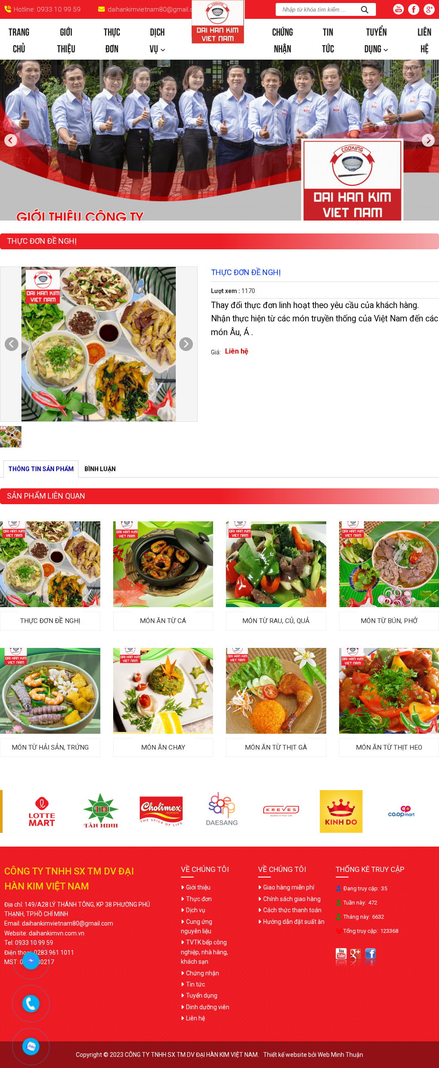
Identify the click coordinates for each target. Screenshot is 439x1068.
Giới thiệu (66, 39)
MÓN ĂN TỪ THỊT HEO (389, 747)
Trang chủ (19, 39)
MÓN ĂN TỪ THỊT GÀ (276, 747)
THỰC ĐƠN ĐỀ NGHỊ (50, 621)
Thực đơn (112, 39)
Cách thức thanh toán (292, 910)
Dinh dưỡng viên (207, 1007)
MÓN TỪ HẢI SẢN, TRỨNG (50, 747)
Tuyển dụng (375, 39)
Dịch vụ (157, 39)
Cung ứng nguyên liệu (196, 926)
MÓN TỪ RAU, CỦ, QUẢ (276, 621)
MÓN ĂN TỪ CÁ (163, 621)
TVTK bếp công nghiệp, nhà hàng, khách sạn (204, 952)
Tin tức (328, 39)
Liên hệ (424, 39)
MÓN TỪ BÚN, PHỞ (389, 621)
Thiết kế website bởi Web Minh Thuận (313, 1054)
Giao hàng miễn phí (288, 887)
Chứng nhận (282, 39)
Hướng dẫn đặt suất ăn (294, 921)
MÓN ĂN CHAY (163, 747)
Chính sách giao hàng (292, 899)
